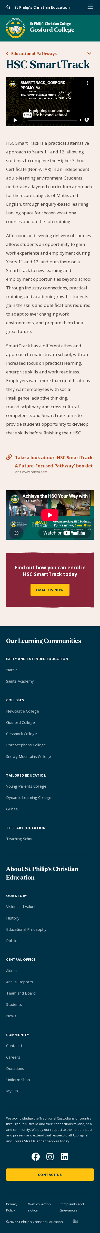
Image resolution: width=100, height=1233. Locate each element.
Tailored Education (26, 775)
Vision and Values (21, 906)
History (12, 918)
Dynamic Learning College (28, 797)
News (11, 1015)
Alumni (11, 970)
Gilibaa (12, 808)
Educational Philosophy (26, 929)
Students (14, 1004)
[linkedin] (64, 1157)
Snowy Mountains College (28, 756)
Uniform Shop (18, 1079)
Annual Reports (19, 981)
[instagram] (50, 1157)
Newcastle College (22, 711)
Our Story (16, 895)
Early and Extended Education (37, 658)
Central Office (20, 959)
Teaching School (20, 838)
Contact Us (16, 1045)
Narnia (11, 669)
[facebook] (36, 1157)
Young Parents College (26, 786)
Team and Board (21, 993)
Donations (15, 1068)
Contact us (50, 1174)
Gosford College (20, 722)
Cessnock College (21, 733)
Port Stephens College (26, 744)
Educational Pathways (34, 53)
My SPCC (14, 1090)
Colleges (15, 700)
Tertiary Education (26, 828)
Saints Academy (20, 681)
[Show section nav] (89, 54)
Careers (13, 1057)
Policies (12, 940)
